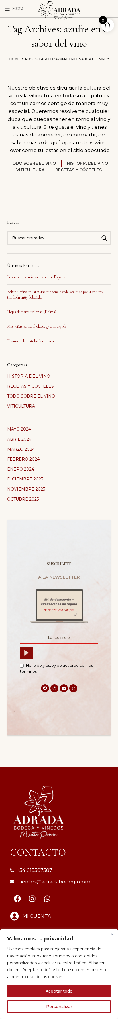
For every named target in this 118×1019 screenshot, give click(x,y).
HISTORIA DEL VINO (28, 376)
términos (28, 671)
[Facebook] (45, 688)
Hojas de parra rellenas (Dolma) (31, 311)
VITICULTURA (21, 406)
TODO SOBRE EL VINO (31, 396)
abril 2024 (19, 439)
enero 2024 (20, 469)
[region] (59, 974)
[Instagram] (54, 688)
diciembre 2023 (25, 479)
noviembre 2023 (26, 489)
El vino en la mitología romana (30, 341)
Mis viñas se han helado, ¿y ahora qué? (36, 326)
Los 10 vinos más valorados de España (36, 277)
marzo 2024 (21, 449)
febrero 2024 (23, 459)
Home (14, 59)
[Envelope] (64, 688)
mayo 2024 (19, 429)
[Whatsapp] (73, 688)
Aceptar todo (59, 991)
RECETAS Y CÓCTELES (30, 386)
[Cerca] (112, 934)
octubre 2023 (23, 499)
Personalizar (59, 1006)
